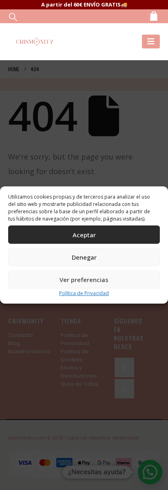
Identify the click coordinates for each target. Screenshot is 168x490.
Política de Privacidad (84, 293)
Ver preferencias (84, 280)
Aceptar (84, 235)
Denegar (84, 257)
